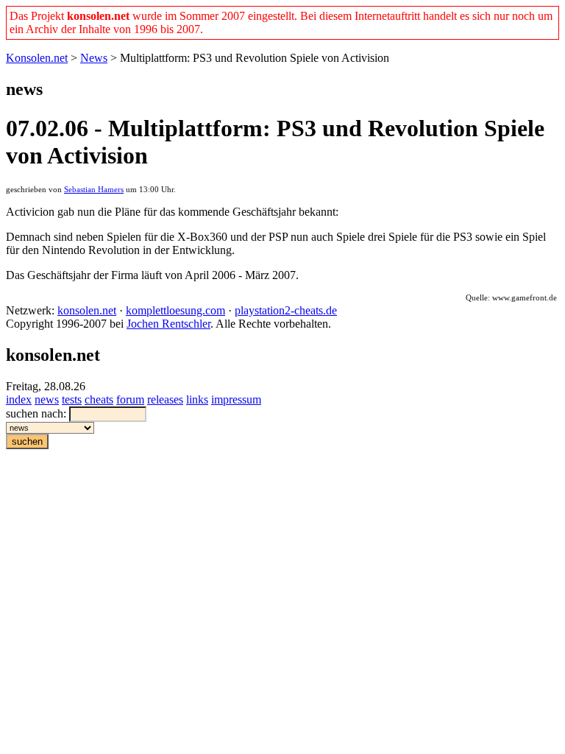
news (47, 399)
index (19, 399)
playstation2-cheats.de (286, 310)
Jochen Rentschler (168, 323)
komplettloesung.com (175, 310)
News (93, 58)
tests (72, 399)
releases (165, 399)
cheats (99, 399)
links (197, 399)
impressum (236, 399)
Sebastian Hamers (94, 190)
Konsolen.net (37, 58)
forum (130, 399)
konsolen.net (86, 310)
